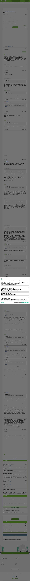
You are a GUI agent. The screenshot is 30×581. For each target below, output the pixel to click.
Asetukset (17, 302)
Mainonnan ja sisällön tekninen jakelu (5, 298)
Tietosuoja (2, 302)
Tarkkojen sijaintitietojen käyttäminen (6, 293)
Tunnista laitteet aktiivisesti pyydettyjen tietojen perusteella (8, 294)
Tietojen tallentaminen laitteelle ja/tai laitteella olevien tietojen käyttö (9, 290)
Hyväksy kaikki (25, 302)
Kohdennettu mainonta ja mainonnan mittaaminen (7, 288)
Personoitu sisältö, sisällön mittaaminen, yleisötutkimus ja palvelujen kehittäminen (11, 289)
